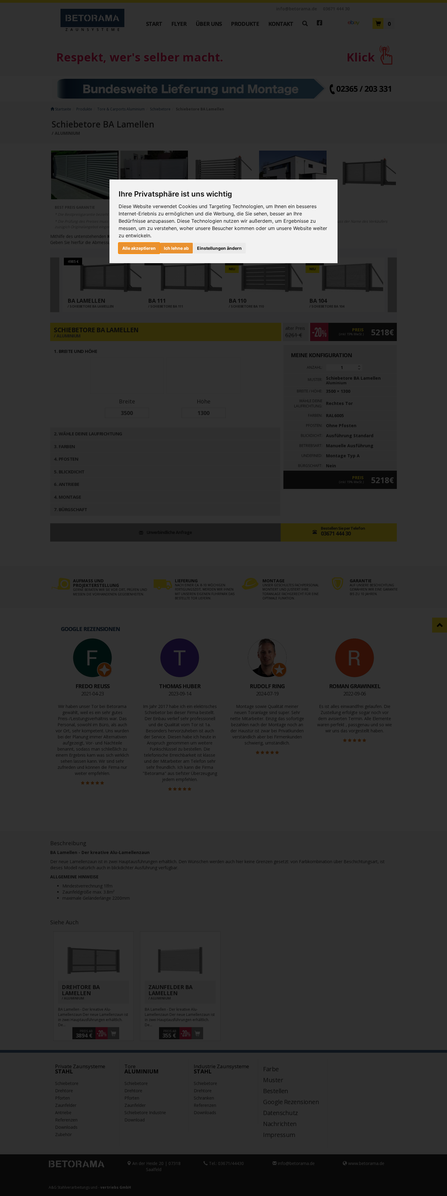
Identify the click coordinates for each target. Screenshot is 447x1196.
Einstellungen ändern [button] (219, 248)
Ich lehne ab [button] (176, 248)
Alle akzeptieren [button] (139, 248)
